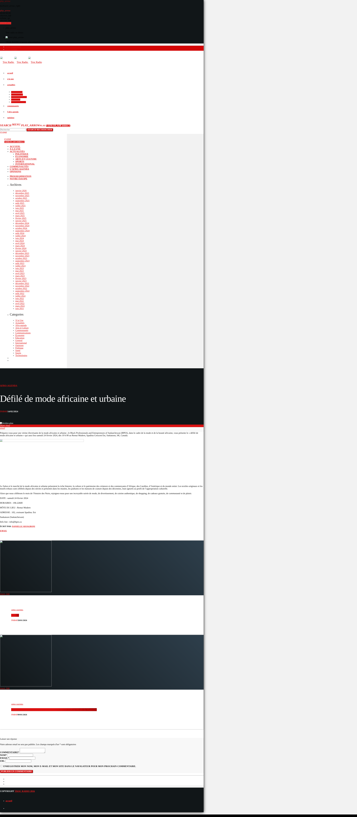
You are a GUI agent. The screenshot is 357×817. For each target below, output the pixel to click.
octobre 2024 (21, 228)
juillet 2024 (20, 236)
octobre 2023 (21, 258)
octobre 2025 (21, 198)
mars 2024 (20, 246)
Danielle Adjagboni (23, 526)
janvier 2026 (20, 191)
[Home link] (21, 62)
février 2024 (20, 248)
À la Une (19, 320)
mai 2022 (19, 301)
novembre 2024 (22, 226)
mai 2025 (19, 211)
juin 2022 (19, 298)
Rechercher (39, 130)
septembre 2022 (22, 291)
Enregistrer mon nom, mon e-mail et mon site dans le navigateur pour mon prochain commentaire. (69, 766)
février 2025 (20, 218)
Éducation (19, 338)
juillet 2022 (20, 296)
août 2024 (19, 233)
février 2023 (20, 278)
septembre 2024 (22, 231)
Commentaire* (9, 752)
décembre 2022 (22, 283)
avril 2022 (19, 303)
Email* (4, 758)
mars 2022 (20, 306)
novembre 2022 (22, 286)
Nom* (3, 755)
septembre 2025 (22, 201)
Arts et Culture (22, 328)
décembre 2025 (22, 193)
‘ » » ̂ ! (15, 615)
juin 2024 (19, 238)
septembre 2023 (22, 261)
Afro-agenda (21, 325)
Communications (23, 333)
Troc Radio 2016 (25, 791)
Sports (18, 353)
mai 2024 (19, 241)
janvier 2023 (20, 281)
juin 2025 (19, 208)
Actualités (19, 323)
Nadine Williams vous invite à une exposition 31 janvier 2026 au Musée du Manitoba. (54, 709)
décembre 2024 (22, 223)
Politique (19, 348)
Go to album (5, 23)
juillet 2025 (20, 206)
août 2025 (19, 203)
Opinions (19, 345)
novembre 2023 (22, 256)
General (18, 340)
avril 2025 (19, 213)
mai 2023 (19, 271)
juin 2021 (19, 308)
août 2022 (19, 293)
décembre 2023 (22, 253)
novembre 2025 (22, 196)
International (21, 343)
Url (2, 761)
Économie (19, 335)
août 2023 (19, 263)
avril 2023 (19, 273)
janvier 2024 (20, 251)
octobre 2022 (21, 288)
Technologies (21, 355)
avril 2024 (19, 243)
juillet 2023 (20, 266)
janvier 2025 (20, 221)
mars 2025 (20, 216)
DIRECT (58, 126)
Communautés (21, 330)
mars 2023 (20, 276)
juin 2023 (19, 268)
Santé (17, 350)
